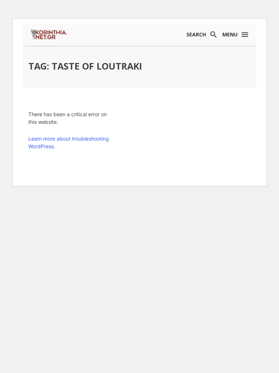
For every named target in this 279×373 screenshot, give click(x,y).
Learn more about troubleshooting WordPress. (68, 142)
